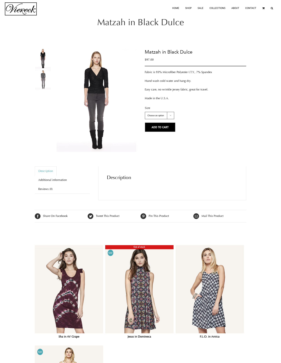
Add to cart (160, 127)
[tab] (46, 171)
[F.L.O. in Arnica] (210, 289)
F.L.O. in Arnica (210, 336)
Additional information (52, 180)
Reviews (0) (45, 189)
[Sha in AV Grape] (69, 289)
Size (147, 108)
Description (45, 171)
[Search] (272, 8)
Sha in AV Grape (69, 336)
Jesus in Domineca (139, 336)
